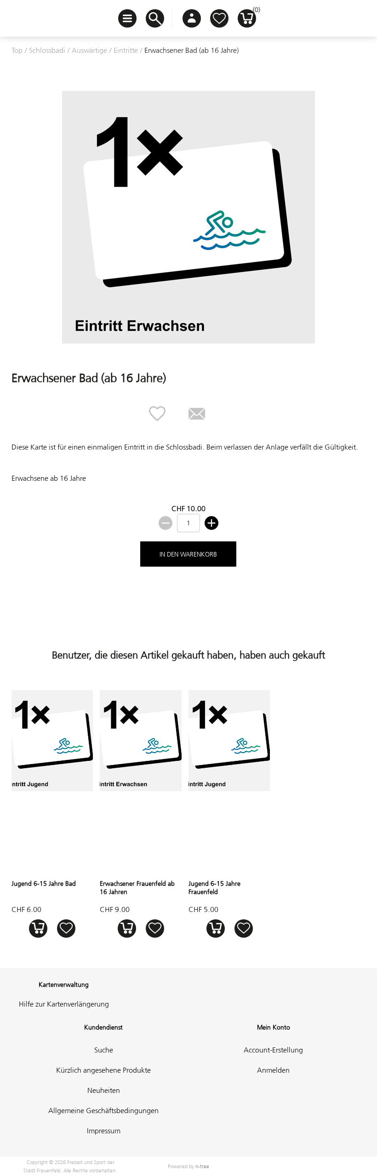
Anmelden (273, 1069)
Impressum (103, 1130)
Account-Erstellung (273, 1049)
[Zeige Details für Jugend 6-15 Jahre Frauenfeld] (229, 788)
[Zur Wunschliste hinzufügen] (66, 928)
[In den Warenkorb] (38, 928)
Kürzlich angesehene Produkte (103, 1069)
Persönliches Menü (192, 18)
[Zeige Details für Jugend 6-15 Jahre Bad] (52, 788)
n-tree (202, 1166)
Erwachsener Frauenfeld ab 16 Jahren (137, 887)
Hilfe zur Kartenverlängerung (64, 1003)
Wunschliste (219, 18)
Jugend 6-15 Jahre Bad (43, 883)
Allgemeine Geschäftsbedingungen (103, 1110)
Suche (103, 1049)
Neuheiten (103, 1090)
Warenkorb (254, 12)
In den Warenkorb (188, 554)
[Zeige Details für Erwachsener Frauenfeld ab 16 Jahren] (140, 788)
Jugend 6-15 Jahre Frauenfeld (214, 887)
